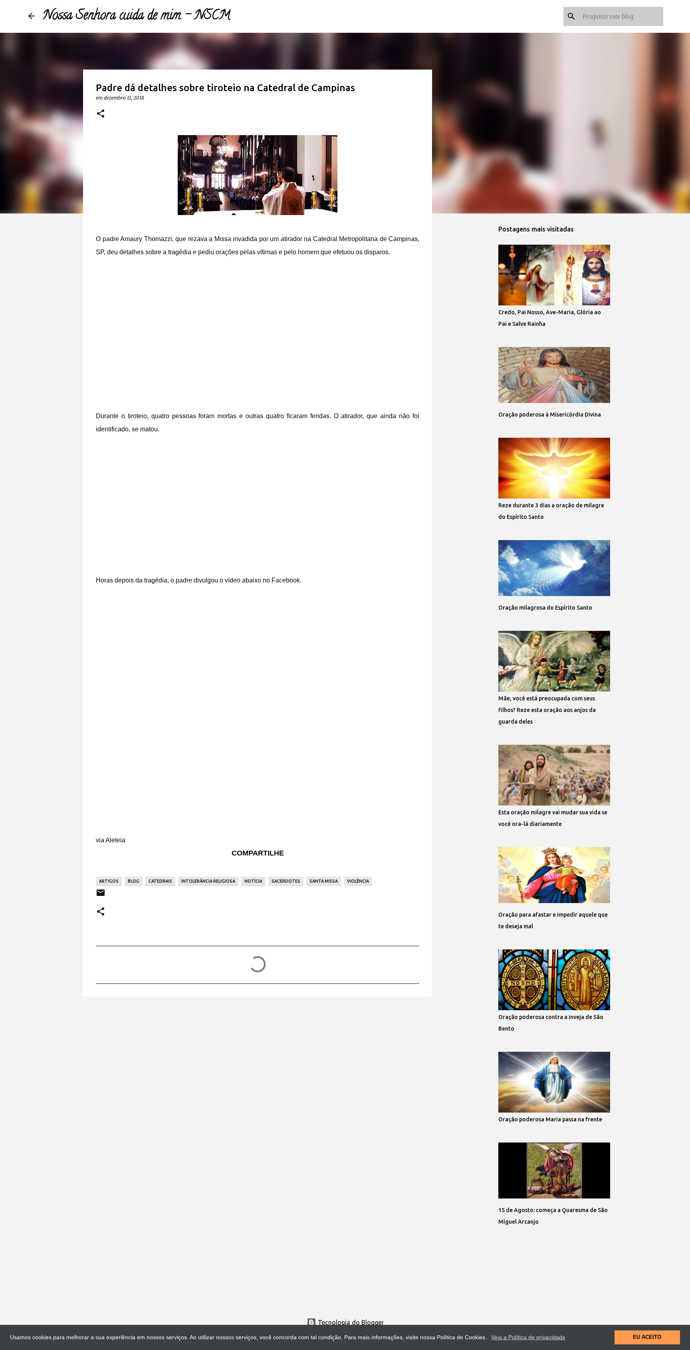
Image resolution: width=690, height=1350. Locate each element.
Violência (358, 881)
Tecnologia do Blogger (350, 1322)
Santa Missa (323, 881)
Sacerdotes (286, 881)
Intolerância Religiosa (208, 881)
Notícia (253, 881)
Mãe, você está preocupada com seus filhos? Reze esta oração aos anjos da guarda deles (547, 710)
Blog (133, 881)
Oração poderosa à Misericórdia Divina (549, 414)
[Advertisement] (257, 340)
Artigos (109, 881)
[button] (100, 114)
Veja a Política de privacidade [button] (528, 1337)
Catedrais (160, 881)
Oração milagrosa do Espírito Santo (545, 607)
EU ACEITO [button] (647, 1337)
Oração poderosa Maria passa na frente (550, 1119)
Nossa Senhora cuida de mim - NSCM (136, 16)
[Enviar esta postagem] (100, 895)
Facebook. (286, 580)
